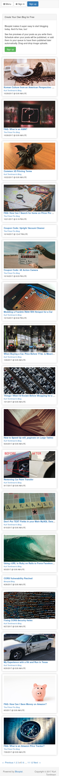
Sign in (21, 3)
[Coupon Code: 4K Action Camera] (29, 255)
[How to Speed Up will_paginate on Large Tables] (29, 422)
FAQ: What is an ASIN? (15, 129)
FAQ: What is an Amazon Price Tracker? (24, 745)
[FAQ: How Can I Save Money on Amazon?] (29, 689)
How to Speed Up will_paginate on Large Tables (28, 437)
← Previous (7, 762)
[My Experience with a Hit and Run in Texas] (29, 647)
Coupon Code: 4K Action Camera (21, 269)
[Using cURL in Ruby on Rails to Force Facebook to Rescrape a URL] (29, 548)
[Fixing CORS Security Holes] (29, 605)
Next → (37, 762)
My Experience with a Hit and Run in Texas (26, 662)
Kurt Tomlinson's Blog (12, 90)
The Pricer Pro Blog (12, 132)
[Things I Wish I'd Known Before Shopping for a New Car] (29, 380)
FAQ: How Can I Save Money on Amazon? (25, 704)
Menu (8, 3)
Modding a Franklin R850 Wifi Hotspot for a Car (28, 311)
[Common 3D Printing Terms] (29, 156)
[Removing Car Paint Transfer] (29, 464)
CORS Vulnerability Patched (18, 578)
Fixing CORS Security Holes (18, 620)
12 (32, 762)
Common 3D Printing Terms (18, 171)
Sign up (32, 3)
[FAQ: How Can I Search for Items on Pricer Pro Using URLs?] (29, 198)
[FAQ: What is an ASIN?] (29, 114)
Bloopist (19, 771)
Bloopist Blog (9, 581)
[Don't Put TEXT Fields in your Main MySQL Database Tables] (29, 506)
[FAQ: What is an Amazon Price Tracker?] (29, 731)
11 (29, 762)
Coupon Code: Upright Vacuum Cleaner (24, 227)
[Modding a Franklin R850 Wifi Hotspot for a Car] (29, 296)
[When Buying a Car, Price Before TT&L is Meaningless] (29, 338)
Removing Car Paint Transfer (18, 479)
